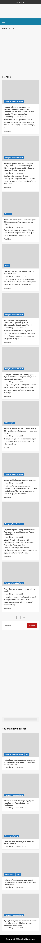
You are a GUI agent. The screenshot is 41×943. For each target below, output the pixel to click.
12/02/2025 (19, 537)
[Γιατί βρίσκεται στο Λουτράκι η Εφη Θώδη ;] (20, 574)
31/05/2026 (19, 227)
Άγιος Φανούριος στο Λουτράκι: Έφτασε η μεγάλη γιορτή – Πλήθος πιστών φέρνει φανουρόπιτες (20, 923)
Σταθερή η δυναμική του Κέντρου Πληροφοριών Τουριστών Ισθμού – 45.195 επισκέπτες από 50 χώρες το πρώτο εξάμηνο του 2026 (19, 166)
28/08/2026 (19, 887)
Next (24, 617)
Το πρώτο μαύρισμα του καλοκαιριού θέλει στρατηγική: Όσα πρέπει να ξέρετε (20, 222)
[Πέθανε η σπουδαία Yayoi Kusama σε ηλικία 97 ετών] (20, 826)
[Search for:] (15, 625)
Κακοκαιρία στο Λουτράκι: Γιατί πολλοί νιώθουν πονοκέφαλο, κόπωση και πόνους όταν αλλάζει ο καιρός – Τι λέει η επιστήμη (19, 110)
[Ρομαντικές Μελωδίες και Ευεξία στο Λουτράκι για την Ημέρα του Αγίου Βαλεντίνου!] (20, 514)
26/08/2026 (19, 928)
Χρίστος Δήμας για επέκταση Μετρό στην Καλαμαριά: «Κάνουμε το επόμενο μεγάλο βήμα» (20, 882)
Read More (7, 131)
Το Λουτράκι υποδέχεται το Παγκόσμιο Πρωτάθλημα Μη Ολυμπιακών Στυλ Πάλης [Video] (18, 322)
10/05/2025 (19, 436)
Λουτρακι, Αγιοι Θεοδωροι (14, 101)
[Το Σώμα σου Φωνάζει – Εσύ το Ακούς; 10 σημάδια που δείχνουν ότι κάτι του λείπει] (20, 413)
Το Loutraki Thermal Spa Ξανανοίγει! (20, 480)
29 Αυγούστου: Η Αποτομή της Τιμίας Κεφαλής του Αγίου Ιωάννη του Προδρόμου (19, 803)
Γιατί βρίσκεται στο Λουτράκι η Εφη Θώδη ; (19, 590)
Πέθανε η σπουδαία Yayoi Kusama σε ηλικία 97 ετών (19, 843)
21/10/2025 (19, 382)
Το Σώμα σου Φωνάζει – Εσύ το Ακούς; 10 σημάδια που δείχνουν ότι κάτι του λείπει (20, 430)
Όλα (6, 423)
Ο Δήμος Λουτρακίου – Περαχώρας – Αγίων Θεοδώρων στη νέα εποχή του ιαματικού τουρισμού (20, 376)
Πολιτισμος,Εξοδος (11, 836)
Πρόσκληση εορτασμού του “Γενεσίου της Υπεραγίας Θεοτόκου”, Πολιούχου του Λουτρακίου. (19, 762)
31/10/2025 (19, 328)
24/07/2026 (19, 117)
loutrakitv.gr (9, 117)
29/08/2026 (19, 808)
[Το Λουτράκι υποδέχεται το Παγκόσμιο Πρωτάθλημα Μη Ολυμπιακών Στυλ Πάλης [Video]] (20, 305)
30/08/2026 (19, 767)
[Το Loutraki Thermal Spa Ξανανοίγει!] (20, 465)
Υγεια (7, 265)
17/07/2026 (19, 173)
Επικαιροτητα (9, 874)
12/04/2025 (19, 483)
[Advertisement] (20, 52)
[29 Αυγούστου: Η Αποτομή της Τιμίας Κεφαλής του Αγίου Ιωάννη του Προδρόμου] (20, 786)
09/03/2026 (19, 276)
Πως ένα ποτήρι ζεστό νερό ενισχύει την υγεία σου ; (19, 272)
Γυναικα (8, 214)
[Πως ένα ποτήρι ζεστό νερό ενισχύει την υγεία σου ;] (20, 256)
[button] (4, 21)
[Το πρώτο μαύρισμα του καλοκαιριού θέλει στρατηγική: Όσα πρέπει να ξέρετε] (20, 204)
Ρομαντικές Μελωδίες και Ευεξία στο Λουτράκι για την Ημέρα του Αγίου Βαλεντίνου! (19, 531)
